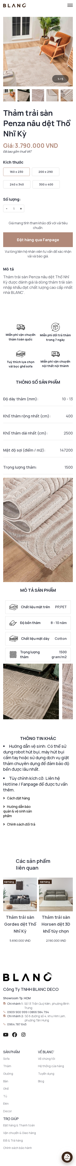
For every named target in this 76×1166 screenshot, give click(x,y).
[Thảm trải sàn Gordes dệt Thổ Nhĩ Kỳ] (20, 894)
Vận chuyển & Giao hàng (19, 1133)
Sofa (6, 1059)
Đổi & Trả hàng (13, 1140)
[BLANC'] (14, 5)
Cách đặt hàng (18, 798)
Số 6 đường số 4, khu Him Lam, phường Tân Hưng (45, 1018)
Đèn (6, 1103)
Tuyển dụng (46, 1074)
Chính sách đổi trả (21, 824)
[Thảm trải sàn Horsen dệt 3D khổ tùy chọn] (56, 894)
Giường (8, 1074)
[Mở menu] (70, 5)
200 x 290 (45, 172)
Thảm (7, 1066)
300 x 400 (46, 184)
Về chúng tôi (46, 1059)
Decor (7, 1111)
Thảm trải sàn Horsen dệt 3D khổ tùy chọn (56, 924)
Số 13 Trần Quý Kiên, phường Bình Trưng (46, 1006)
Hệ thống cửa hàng (51, 1066)
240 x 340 (17, 184)
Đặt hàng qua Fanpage (38, 239)
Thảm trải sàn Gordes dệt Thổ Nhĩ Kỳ (20, 924)
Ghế (6, 1089)
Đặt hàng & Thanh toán (19, 1125)
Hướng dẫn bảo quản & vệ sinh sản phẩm (17, 811)
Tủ (5, 1096)
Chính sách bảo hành (17, 1148)
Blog (41, 1081)
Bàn (5, 1081)
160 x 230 (16, 172)
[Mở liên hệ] (67, 1157)
